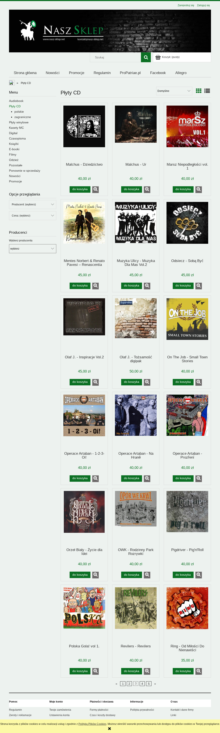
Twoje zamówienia (60, 709)
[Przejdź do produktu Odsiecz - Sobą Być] (187, 229)
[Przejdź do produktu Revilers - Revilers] (136, 614)
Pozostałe (15, 165)
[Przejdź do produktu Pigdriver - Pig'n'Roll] (187, 518)
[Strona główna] (110, 30)
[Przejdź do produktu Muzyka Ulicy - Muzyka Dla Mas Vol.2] (136, 229)
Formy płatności (99, 709)
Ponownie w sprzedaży (24, 170)
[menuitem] (25, 73)
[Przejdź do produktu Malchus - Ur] (136, 132)
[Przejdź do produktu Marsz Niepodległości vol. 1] (187, 132)
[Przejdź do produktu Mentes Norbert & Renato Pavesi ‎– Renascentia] (84, 229)
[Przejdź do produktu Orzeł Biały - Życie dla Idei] (84, 518)
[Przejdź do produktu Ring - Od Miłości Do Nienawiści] (187, 614)
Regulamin (15, 709)
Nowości (14, 176)
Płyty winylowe (19, 122)
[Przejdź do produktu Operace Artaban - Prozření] (187, 421)
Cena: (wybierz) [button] (21, 215)
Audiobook (16, 101)
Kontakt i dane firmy (182, 709)
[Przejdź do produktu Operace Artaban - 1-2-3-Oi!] (84, 421)
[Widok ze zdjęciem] (199, 91)
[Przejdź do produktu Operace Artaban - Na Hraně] (136, 421)
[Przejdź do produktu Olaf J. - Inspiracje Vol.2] (84, 325)
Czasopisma (17, 138)
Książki (13, 143)
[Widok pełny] (207, 91)
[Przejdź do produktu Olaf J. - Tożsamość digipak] (136, 325)
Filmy (12, 154)
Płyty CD (15, 106)
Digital (13, 133)
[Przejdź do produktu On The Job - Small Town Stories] (187, 325)
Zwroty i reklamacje (20, 715)
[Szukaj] (146, 57)
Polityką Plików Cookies (92, 723)
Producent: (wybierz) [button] (24, 204)
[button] (95, 189)
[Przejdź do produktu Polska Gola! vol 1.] (84, 614)
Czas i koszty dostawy (102, 715)
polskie (19, 111)
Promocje (15, 181)
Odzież (13, 160)
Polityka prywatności (142, 709)
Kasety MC (16, 127)
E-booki (14, 149)
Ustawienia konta (59, 715)
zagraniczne (22, 117)
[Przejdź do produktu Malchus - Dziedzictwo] (84, 132)
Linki (173, 715)
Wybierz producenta (20, 240)
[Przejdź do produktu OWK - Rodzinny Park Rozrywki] (136, 518)
